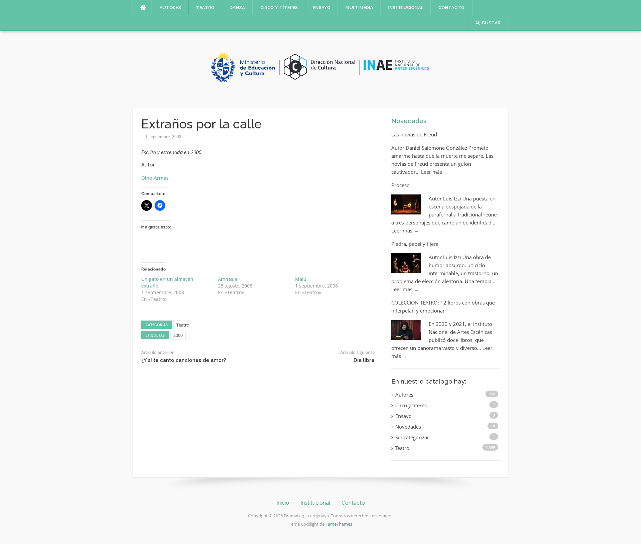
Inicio (282, 503)
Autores (170, 7)
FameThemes (339, 524)
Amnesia (227, 279)
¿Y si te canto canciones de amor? (183, 360)
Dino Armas (155, 177)
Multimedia (359, 7)
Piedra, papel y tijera (414, 243)
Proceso (400, 185)
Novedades (408, 120)
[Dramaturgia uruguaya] (320, 68)
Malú (300, 279)
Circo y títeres (279, 7)
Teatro (205, 7)
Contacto (451, 7)
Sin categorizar (412, 437)
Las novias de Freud (414, 134)
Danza (237, 7)
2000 (178, 335)
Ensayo (322, 7)
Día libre (364, 360)
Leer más (434, 171)
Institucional (405, 7)
